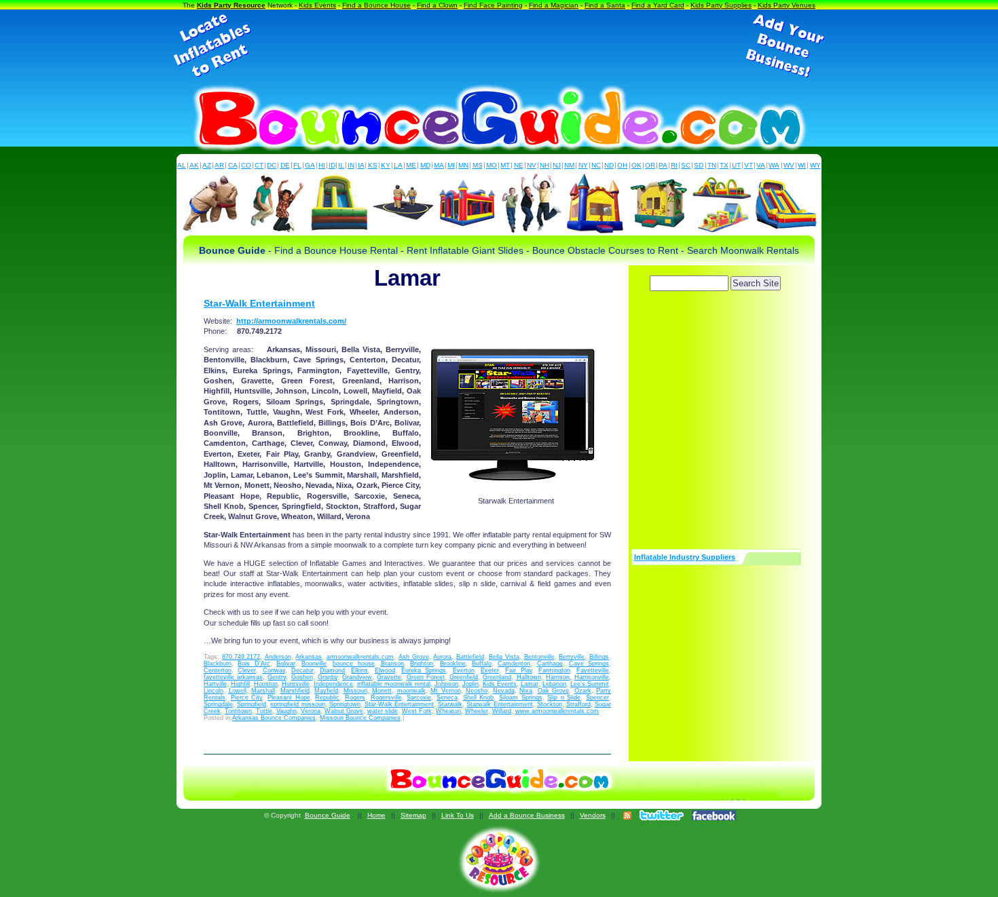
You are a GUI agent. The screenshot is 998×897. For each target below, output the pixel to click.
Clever (247, 670)
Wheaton (448, 711)
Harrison (558, 677)
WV (788, 165)
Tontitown (238, 711)
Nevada (504, 690)
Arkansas (308, 656)
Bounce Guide (327, 815)
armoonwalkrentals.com (360, 656)
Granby (327, 677)
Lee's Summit (589, 684)
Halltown (529, 677)
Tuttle (264, 711)
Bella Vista (504, 656)
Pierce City (247, 697)
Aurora (442, 656)
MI (451, 165)
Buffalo (482, 663)
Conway (274, 670)
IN (351, 165)
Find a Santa (605, 5)
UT (736, 165)
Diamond (332, 670)
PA (663, 165)
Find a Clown (437, 5)
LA (398, 165)
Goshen (302, 677)
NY (583, 165)
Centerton (218, 670)
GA (310, 165)
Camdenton (514, 663)
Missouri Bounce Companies (360, 717)
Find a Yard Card (657, 5)
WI (802, 165)
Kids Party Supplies (721, 5)
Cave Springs (589, 663)
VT (748, 165)
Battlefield (470, 656)
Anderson (278, 656)
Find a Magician (553, 5)
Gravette (389, 677)
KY (385, 165)
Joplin (470, 684)
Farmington (554, 670)
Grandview (357, 677)
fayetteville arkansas (233, 677)
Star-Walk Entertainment (259, 303)
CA (233, 165)
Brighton (421, 663)
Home (376, 815)
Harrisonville (591, 677)
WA (774, 165)
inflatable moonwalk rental (393, 684)
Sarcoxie (419, 697)
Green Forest (426, 677)
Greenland (497, 677)
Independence (333, 684)
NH (544, 165)
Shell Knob (478, 697)
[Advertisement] (499, 46)
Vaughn (286, 711)
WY (815, 165)
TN (711, 165)
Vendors (593, 815)
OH (622, 165)
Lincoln (213, 690)
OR (650, 165)
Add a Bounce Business (527, 815)
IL (341, 165)
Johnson (446, 684)
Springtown (345, 704)
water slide (382, 711)
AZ (206, 165)
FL (297, 165)
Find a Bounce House (376, 5)
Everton (464, 670)
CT (259, 165)
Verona (310, 711)
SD (698, 165)
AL (181, 165)
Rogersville (386, 697)
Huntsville (296, 684)
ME (411, 165)
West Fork (417, 711)
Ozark (582, 690)
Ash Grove (414, 656)
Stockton (549, 704)
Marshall (263, 690)
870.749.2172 (241, 656)
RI (674, 165)
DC (271, 165)
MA (439, 165)
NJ (557, 165)
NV (531, 165)
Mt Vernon (445, 690)
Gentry (276, 677)
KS (372, 165)
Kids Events (317, 5)
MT (505, 165)
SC (685, 165)
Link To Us (457, 815)
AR (219, 165)
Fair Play (518, 670)
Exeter (490, 670)
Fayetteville (592, 670)
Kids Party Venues (786, 5)
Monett (382, 690)
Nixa (525, 690)
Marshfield (295, 690)
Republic (327, 697)
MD (425, 165)
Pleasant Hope (288, 697)
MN (463, 165)
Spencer (597, 697)
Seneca (447, 697)
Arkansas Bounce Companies (274, 717)
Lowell (237, 690)
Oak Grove (554, 690)
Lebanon (554, 684)
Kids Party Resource (231, 5)
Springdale (218, 704)
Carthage (550, 663)
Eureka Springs (423, 670)
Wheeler (476, 711)
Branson (392, 663)
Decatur (302, 670)
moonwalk (411, 690)
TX (724, 165)
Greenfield (463, 677)
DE (285, 165)
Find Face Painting (493, 5)
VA (760, 165)
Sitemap (413, 815)
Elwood (385, 670)
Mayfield (326, 690)
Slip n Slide (563, 697)
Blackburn (218, 663)
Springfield (251, 704)
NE (518, 165)
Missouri (355, 690)
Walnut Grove (344, 711)
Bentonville (539, 656)
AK (194, 165)
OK (636, 165)
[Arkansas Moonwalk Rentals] (516, 410)
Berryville (572, 656)
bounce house (353, 663)
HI (321, 165)
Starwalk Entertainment (499, 704)
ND (609, 165)
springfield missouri (297, 704)
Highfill (240, 684)
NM (569, 165)
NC (596, 165)
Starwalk (450, 704)
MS (478, 165)
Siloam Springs (520, 697)
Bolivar (285, 663)
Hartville (215, 684)
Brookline (453, 663)
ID (332, 165)
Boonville (314, 663)
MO (491, 165)
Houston (266, 684)
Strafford (578, 704)
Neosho (476, 690)
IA (361, 165)
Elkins (359, 670)
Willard (501, 711)
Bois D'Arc (254, 663)
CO (246, 165)
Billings (599, 656)
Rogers (355, 697)
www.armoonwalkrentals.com (557, 711)
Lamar (529, 684)
